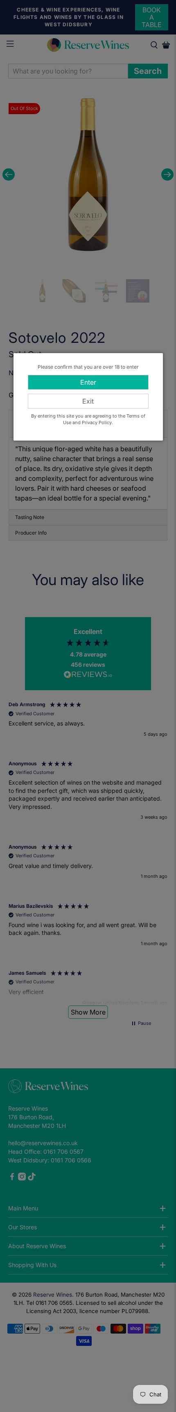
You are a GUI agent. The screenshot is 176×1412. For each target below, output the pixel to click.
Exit (88, 401)
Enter (88, 382)
